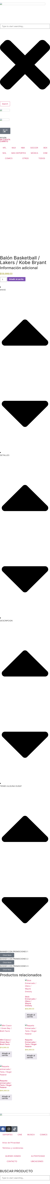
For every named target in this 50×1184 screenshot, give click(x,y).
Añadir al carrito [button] (31, 1016)
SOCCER (34, 148)
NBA (23, 148)
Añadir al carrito (16, 279)
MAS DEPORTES (18, 153)
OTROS (25, 158)
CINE (45, 153)
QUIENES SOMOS (13, 1156)
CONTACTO (12, 1161)
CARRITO (4, 141)
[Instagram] (9, 1129)
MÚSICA (34, 153)
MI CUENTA (5, 139)
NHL (4, 153)
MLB (14, 148)
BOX (45, 148)
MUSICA (31, 1134)
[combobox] (25, 26)
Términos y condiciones (12, 1148)
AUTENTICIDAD (38, 1156)
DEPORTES (7, 1134)
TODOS (41, 158)
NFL (4, 148)
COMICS (8, 158)
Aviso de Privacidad (11, 1142)
